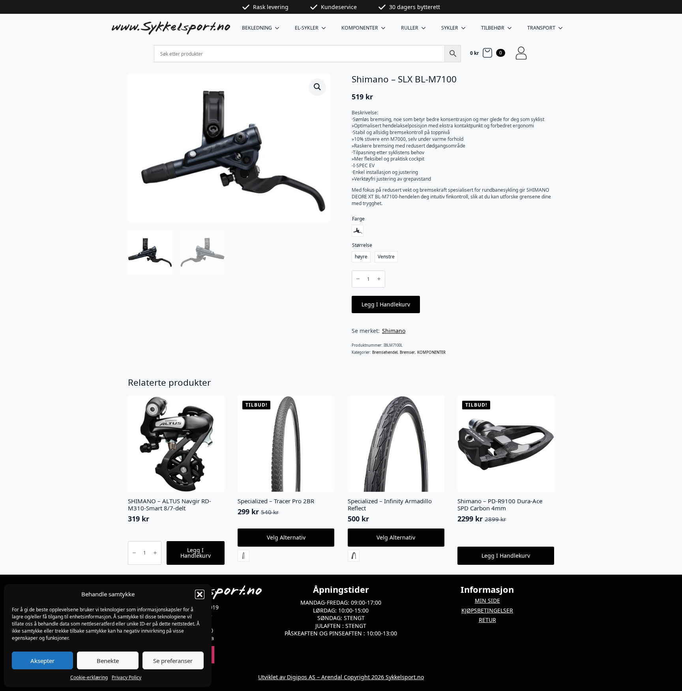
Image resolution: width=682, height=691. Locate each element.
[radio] (357, 231)
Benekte (108, 661)
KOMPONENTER (359, 27)
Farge (358, 218)
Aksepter (42, 661)
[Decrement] (358, 279)
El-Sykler (307, 27)
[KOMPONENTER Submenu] (385, 28)
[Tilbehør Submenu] (511, 28)
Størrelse (362, 245)
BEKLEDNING (257, 27)
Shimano (393, 330)
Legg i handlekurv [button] (195, 552)
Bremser (407, 352)
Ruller (409, 27)
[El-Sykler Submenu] (326, 28)
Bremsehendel (384, 352)
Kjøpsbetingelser (487, 610)
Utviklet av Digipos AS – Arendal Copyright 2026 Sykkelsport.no (341, 677)
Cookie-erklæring (89, 677)
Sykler (449, 27)
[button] (200, 594)
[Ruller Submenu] (425, 28)
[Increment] (379, 279)
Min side (487, 600)
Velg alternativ (286, 537)
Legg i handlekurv (386, 304)
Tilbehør (492, 27)
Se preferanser (173, 661)
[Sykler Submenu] (465, 28)
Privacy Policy (126, 677)
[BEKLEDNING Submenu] (279, 28)
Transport (541, 27)
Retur (487, 620)
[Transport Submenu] (562, 28)
